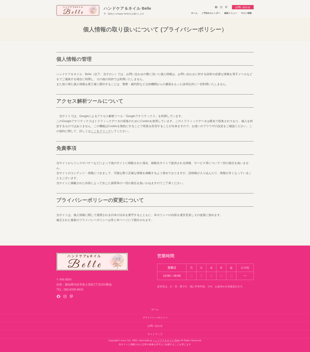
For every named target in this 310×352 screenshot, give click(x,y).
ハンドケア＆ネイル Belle (127, 8)
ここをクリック (101, 131)
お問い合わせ (242, 7)
